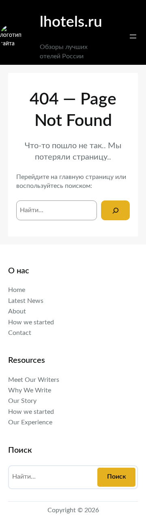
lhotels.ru (71, 22)
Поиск (116, 476)
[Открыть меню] (133, 36)
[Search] (115, 210)
